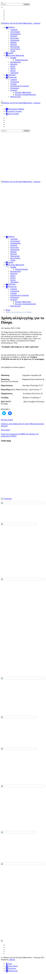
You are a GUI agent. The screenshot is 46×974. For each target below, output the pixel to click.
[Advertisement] (23, 156)
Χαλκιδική (14, 73)
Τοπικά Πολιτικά (21, 60)
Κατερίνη (13, 64)
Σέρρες (13, 71)
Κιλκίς (12, 66)
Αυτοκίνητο (14, 82)
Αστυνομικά (15, 32)
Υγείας (12, 51)
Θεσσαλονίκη (15, 62)
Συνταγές (13, 90)
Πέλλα (12, 68)
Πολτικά (13, 44)
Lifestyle (13, 80)
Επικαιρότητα (15, 34)
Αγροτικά (13, 30)
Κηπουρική (14, 88)
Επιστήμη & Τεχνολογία (19, 86)
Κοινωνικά (14, 38)
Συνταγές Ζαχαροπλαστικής (25, 94)
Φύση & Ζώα (15, 97)
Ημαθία (13, 58)
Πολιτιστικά (14, 47)
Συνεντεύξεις (15, 49)
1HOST (12, 960)
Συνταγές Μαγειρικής (23, 92)
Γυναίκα (13, 84)
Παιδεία (13, 42)
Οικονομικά (14, 40)
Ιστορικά (13, 36)
